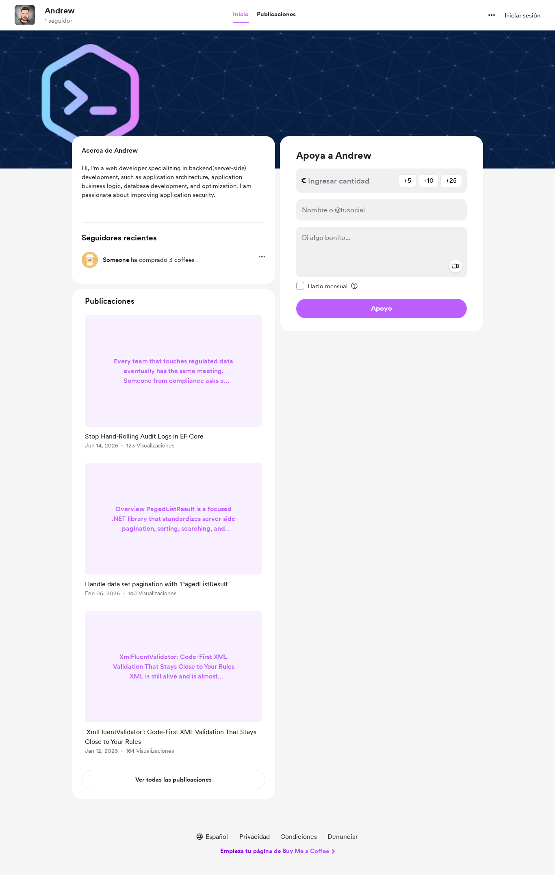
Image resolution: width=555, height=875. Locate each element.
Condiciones (298, 836)
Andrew (60, 10)
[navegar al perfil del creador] (25, 15)
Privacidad (254, 836)
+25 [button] (451, 180)
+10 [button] (428, 180)
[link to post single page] (173, 383)
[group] (173, 383)
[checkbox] (322, 286)
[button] (240, 14)
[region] (381, 233)
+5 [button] (407, 180)
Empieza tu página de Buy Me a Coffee (274, 851)
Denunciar (342, 836)
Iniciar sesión (522, 15)
